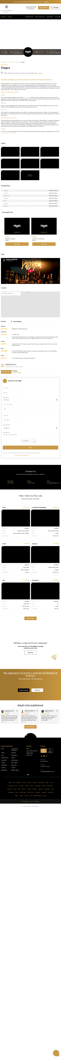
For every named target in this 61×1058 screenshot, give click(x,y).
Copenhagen (41, 782)
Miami (14, 789)
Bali (14, 782)
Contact (56, 16)
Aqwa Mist (4, 760)
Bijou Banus (4, 770)
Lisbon (26, 785)
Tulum (31, 795)
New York (40, 789)
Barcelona (18, 782)
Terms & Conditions (34, 801)
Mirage (13, 757)
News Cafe (14, 765)
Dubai (51, 782)
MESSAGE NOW (6, 371)
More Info (30, 652)
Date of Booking (6, 424)
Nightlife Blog (50, 16)
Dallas (47, 782)
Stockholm (50, 792)
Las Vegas (21, 785)
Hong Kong (11, 785)
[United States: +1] (4, 404)
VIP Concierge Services (40, 16)
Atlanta (10, 782)
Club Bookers (4, 62)
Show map (40, 73)
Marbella (10, 16)
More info (46, 1)
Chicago (35, 782)
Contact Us (29, 755)
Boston (24, 782)
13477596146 (10, 483)
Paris (52, 789)
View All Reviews (30, 726)
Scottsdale (37, 792)
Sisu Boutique (14, 760)
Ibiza (16, 785)
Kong (3, 507)
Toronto (26, 795)
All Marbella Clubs (29, 16)
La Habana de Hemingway (39, 507)
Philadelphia (11, 792)
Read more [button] (4, 722)
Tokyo (21, 795)
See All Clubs (30, 618)
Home (27, 748)
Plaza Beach (35, 580)
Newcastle (47, 789)
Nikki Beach (4, 765)
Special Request (6, 432)
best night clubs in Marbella (8, 133)
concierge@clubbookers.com (53, 483)
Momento (34, 543)
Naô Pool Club (4, 757)
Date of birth (5, 397)
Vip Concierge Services (32, 750)
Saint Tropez (23, 792)
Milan (19, 789)
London (31, 785)
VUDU (4, 543)
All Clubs (17, 62)
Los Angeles (38, 785)
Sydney (16, 795)
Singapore (44, 792)
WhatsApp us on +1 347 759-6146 (21, 455)
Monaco (24, 789)
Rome (16, 792)
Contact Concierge (23, 690)
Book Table (17, 244)
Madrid (44, 785)
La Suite (13, 767)
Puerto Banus (27, 97)
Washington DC (38, 795)
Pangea (3, 762)
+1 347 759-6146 (16, 372)
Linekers (3, 767)
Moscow (29, 789)
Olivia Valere (14, 762)
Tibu (3, 580)
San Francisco (30, 792)
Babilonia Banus (15, 770)
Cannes (29, 782)
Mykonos (35, 789)
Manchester (50, 785)
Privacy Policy (25, 801)
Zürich (44, 795)
